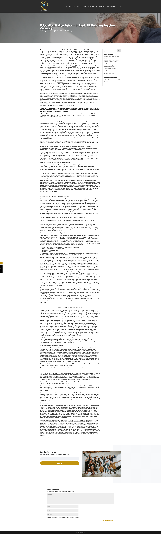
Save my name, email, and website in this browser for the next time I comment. (63, 517)
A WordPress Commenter (110, 79)
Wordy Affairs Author (48, 31)
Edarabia (47, 437)
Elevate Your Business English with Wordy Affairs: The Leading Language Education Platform (112, 61)
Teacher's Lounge (68, 31)
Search (118, 50)
